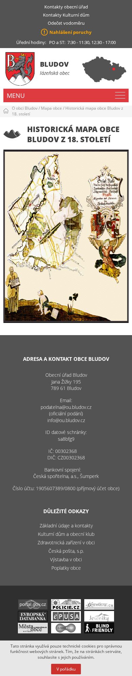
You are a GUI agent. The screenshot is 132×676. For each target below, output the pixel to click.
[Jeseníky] (99, 619)
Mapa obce (51, 108)
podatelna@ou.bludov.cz (66, 407)
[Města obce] (32, 631)
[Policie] (66, 608)
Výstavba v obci (66, 559)
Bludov (54, 64)
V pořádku (66, 669)
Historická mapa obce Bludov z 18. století (67, 111)
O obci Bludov (25, 108)
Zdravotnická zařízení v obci (66, 542)
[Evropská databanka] (32, 619)
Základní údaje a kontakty (66, 525)
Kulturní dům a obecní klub (66, 534)
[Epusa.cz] (66, 619)
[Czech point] (66, 631)
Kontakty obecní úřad (66, 7)
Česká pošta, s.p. (66, 551)
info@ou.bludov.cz (66, 420)
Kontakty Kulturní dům (66, 15)
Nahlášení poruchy (70, 32)
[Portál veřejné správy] (32, 608)
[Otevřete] (99, 608)
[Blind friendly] (99, 631)
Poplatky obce (66, 568)
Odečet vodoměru (66, 23)
